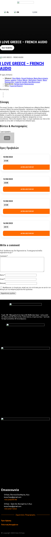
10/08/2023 (8, 157)
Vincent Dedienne (27, 78)
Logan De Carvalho (21, 82)
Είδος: (7, 86)
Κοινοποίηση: (4, 89)
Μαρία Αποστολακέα (41, 78)
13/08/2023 (8, 201)
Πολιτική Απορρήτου (9, 525)
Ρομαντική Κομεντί (16, 86)
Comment (4, 256)
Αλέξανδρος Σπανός (35, 80)
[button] (47, 12)
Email (2, 279)
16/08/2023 (8, 223)
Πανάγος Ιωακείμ (10, 80)
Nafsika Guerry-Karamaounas (24, 84)
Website (2, 283)
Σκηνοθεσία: (9, 84)
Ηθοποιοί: (8, 78)
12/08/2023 (8, 179)
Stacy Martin (16, 78)
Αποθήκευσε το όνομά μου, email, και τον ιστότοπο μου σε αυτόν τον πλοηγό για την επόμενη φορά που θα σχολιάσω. (25, 288)
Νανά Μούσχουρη (34, 82)
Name (2, 275)
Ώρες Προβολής (7, 48)
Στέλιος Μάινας (22, 80)
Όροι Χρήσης (6, 521)
